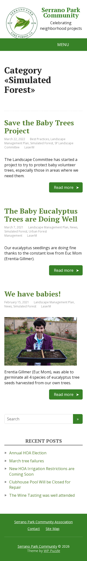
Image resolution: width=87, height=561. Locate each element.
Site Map (52, 528)
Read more (63, 187)
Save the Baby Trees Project (39, 127)
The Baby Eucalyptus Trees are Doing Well (41, 215)
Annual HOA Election (27, 453)
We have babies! (32, 294)
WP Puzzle (52, 550)
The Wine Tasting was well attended (42, 495)
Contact (34, 528)
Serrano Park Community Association (43, 522)
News (73, 227)
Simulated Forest (41, 143)
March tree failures (26, 461)
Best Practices (39, 139)
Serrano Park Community (61, 12)
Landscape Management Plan (48, 227)
